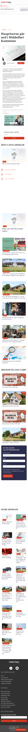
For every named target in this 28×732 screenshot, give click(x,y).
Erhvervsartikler (4, 699)
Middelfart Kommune (6, 701)
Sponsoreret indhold (5, 707)
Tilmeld (14, 138)
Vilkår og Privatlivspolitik (7, 679)
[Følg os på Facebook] (10, 668)
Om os (2, 675)
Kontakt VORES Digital (6, 681)
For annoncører (4, 677)
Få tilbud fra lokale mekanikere (8, 705)
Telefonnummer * (7, 452)
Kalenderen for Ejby (5, 695)
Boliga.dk (7, 113)
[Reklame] (14, 120)
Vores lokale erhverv (5, 693)
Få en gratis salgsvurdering (7, 703)
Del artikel (20, 63)
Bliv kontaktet (8, 476)
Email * (4, 458)
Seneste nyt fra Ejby (5, 691)
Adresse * (5, 464)
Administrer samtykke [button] (6, 683)
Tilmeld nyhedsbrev (21, 729)
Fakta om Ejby (4, 697)
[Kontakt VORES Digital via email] (17, 668)
